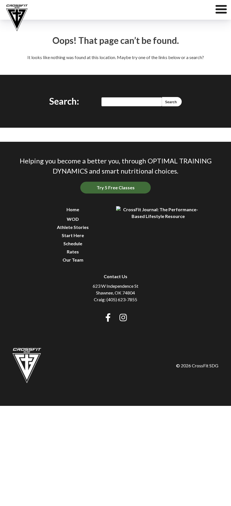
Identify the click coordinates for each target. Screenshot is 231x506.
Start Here (73, 235)
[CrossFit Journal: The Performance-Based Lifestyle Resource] (158, 213)
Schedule (72, 243)
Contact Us (115, 276)
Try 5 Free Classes (116, 187)
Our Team (73, 259)
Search (171, 102)
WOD (73, 219)
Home (72, 209)
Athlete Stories (73, 227)
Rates (73, 251)
